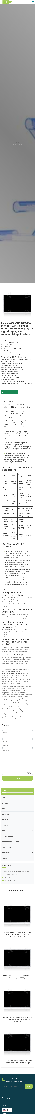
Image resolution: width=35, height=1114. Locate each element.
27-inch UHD (10, 412)
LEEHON (5, 803)
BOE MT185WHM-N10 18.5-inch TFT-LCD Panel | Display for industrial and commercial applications (17, 1019)
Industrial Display (10, 407)
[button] (32, 798)
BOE (17, 142)
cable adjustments (14, 671)
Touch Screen (6, 847)
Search (29, 1086)
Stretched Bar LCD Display (11, 842)
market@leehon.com (10, 392)
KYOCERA (5, 820)
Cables (4, 858)
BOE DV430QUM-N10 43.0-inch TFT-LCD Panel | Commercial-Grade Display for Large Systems (17, 1063)
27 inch (13, 489)
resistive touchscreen (16, 673)
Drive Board (6, 852)
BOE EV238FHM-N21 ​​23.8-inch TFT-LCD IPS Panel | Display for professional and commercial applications (17, 934)
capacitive (5, 673)
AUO (3, 798)
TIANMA (5, 825)
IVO (3, 831)
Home (15, 144)
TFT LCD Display (7, 836)
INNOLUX (5, 814)
